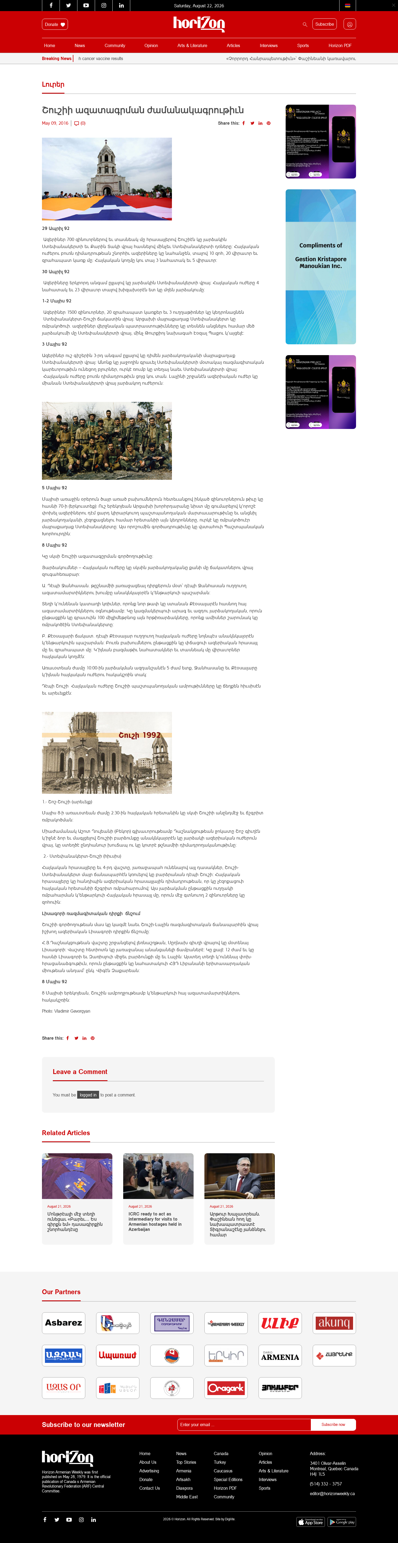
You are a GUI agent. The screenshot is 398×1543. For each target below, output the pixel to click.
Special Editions (228, 1479)
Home (49, 45)
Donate (52, 24)
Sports (303, 45)
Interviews (269, 45)
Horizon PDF (340, 45)
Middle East (187, 1496)
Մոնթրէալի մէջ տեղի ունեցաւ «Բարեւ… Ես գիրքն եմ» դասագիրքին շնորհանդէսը (75, 1221)
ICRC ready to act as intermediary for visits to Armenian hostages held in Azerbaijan (155, 1221)
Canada (221, 1453)
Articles (233, 45)
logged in (88, 1094)
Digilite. (230, 1519)
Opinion (151, 45)
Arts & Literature (192, 45)
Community (115, 45)
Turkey (220, 1462)
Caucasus (223, 1470)
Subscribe (324, 24)
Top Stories (186, 1462)
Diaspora (184, 1488)
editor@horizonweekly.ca (332, 1493)
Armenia (183, 1470)
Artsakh (183, 1479)
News (80, 45)
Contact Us (149, 1488)
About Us (147, 1462)
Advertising (149, 1470)
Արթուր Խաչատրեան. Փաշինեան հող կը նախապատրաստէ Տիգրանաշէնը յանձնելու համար (238, 1224)
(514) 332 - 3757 (326, 1483)
